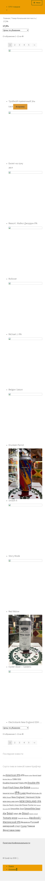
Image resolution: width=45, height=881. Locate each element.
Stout (25, 813)
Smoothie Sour (17, 808)
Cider (14, 779)
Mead (28, 793)
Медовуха (25, 822)
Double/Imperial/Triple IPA (15, 782)
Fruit (5, 787)
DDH (19, 779)
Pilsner (25, 805)
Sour (10, 813)
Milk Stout (7, 797)
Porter (31, 805)
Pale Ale (6, 805)
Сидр (24, 826)
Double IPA (33, 782)
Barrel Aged (37, 775)
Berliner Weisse (7, 779)
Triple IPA (21, 818)
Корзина (13, 869)
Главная (6, 18)
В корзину (20, 106)
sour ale (17, 813)
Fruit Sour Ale (15, 787)
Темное (31, 826)
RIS (35, 805)
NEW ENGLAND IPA (30, 801)
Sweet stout (33, 814)
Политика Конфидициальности (16, 843)
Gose (27, 787)
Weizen (26, 818)
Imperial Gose (35, 788)
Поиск (11, 866)
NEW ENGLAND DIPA (11, 801)
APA (22, 775)
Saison (38, 805)
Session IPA (6, 809)
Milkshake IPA (37, 793)
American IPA (13, 775)
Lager (23, 793)
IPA (17, 792)
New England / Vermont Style (25, 797)
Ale (4, 775)
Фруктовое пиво (11, 830)
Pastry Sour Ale (15, 805)
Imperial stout (8, 793)
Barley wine (28, 775)
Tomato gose (10, 817)
